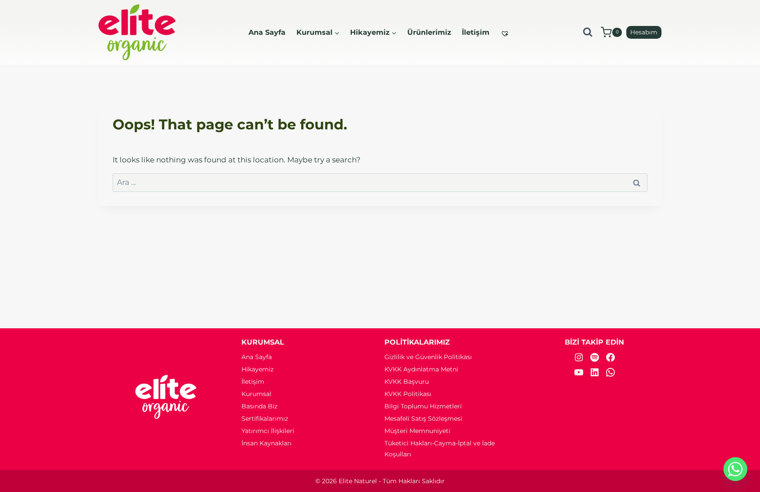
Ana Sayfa (266, 32)
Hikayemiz (257, 369)
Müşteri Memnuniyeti (417, 431)
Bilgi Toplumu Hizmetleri (423, 406)
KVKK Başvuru (406, 382)
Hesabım (643, 32)
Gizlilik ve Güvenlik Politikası (428, 357)
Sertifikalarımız (264, 418)
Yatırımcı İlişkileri (267, 431)
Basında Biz (259, 406)
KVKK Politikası (407, 394)
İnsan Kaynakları (266, 443)
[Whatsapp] (735, 469)
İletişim (476, 32)
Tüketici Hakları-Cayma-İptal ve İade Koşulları (439, 448)
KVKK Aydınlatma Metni (421, 369)
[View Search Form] (588, 32)
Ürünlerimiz (429, 32)
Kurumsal (256, 394)
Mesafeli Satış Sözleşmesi (423, 418)
